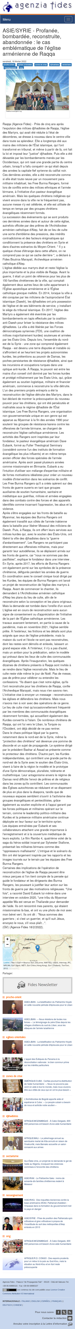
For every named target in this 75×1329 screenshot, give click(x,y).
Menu (7, 19)
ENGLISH (36, 1301)
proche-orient (8, 64)
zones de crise (41, 64)
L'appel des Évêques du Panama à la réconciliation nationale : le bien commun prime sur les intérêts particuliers (46, 1061)
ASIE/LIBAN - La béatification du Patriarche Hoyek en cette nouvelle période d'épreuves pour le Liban (48, 1003)
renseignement (10, 67)
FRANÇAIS (56, 1301)
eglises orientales (25, 64)
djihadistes (54, 64)
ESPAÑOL (46, 1301)
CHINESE (17, 1305)
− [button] (7, 944)
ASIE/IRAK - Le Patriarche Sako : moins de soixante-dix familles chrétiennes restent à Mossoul (44, 1181)
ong (21, 67)
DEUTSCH (7, 1305)
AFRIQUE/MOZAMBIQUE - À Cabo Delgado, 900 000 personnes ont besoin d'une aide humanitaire (47, 1122)
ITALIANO (25, 1301)
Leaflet (6, 962)
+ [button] (7, 939)
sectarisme (66, 64)
